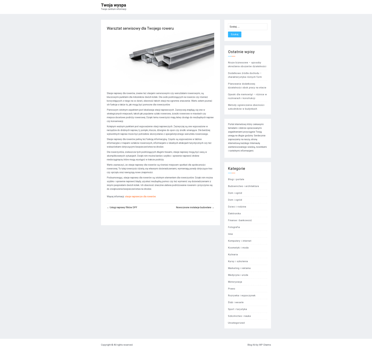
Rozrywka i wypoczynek (242, 295)
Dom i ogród (235, 193)
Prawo (231, 288)
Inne (230, 234)
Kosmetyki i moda (238, 247)
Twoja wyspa (113, 5)
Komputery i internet (239, 240)
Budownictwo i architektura (243, 186)
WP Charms (265, 344)
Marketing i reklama (239, 268)
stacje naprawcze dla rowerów (140, 196)
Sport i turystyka (237, 309)
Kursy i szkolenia (238, 261)
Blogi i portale (236, 179)
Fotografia (234, 227)
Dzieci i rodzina (237, 206)
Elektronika (234, 213)
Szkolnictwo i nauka (239, 316)
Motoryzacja (235, 281)
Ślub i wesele (236, 302)
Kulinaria (233, 254)
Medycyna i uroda (238, 275)
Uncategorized (236, 322)
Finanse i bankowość (240, 220)
